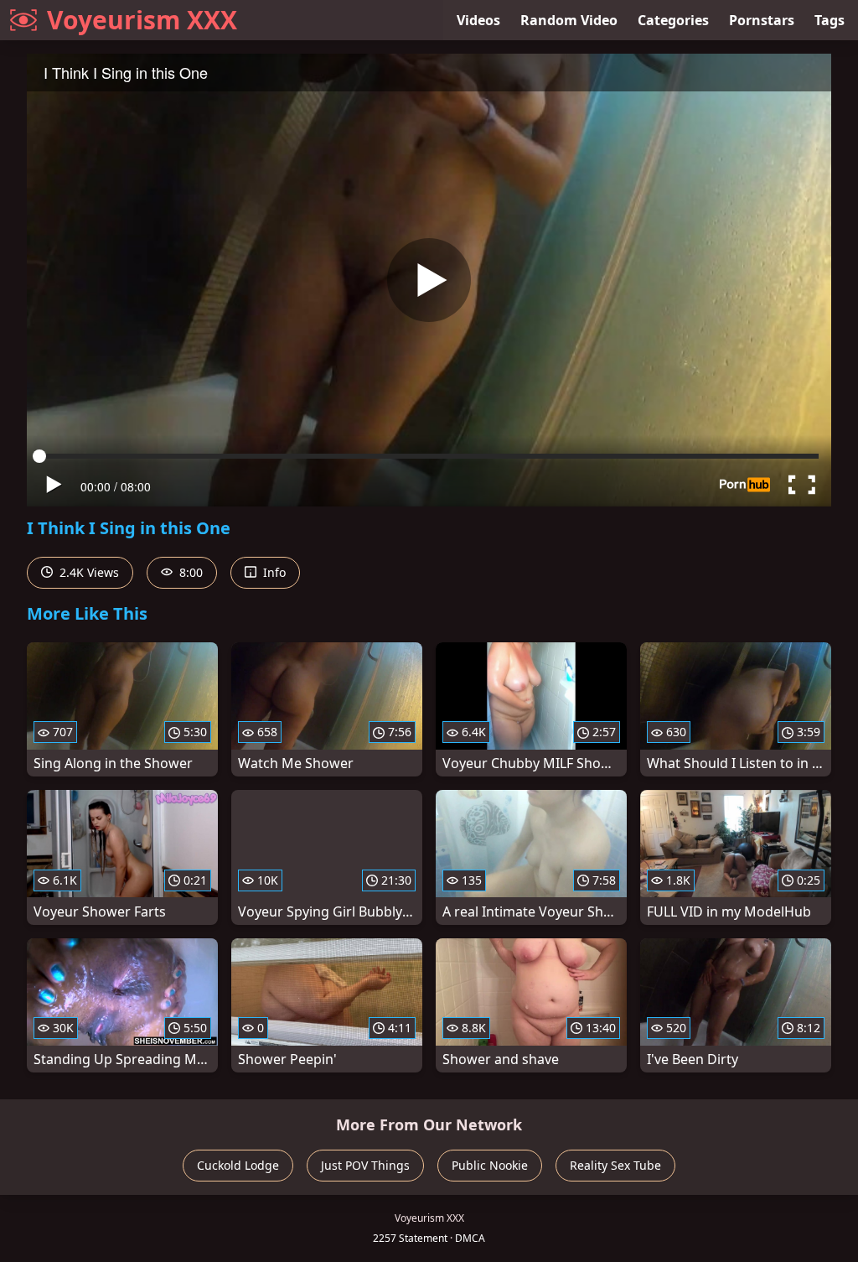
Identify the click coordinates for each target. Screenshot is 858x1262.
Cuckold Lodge (238, 1165)
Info (273, 572)
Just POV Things (365, 1165)
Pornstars (761, 20)
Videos (478, 20)
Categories (673, 20)
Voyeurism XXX (142, 20)
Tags (829, 20)
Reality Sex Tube (615, 1165)
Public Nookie (490, 1165)
